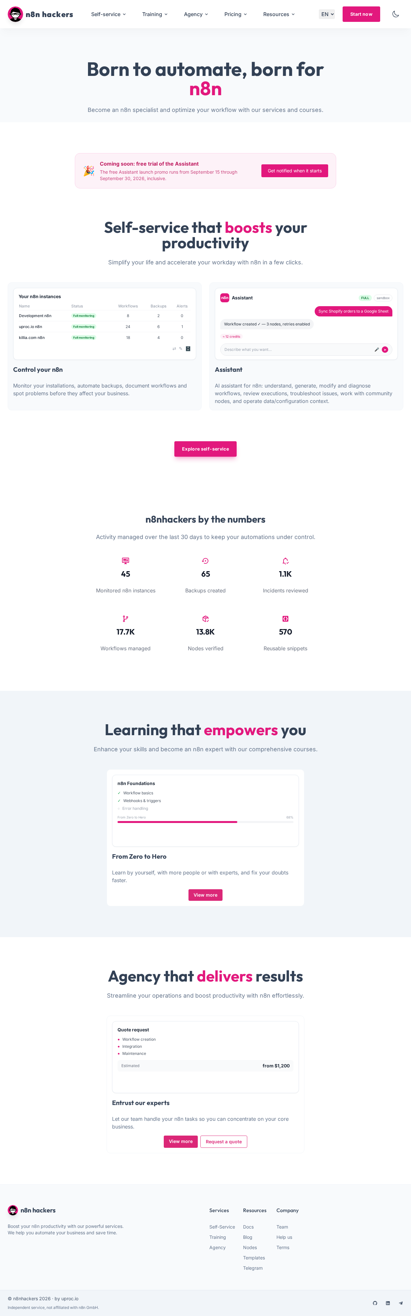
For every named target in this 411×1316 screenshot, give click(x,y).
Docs (248, 1226)
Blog (247, 1237)
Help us (284, 1237)
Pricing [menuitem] (232, 14)
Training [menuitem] (152, 14)
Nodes (250, 1247)
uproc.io (69, 1298)
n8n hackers (38, 1210)
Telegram (253, 1268)
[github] (375, 1303)
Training (217, 1237)
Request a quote (224, 1141)
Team (282, 1226)
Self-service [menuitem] (105, 14)
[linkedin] (387, 1303)
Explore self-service (205, 449)
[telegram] (400, 1303)
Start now (361, 14)
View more (205, 895)
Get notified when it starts (295, 170)
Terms (282, 1247)
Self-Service (222, 1226)
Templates (254, 1257)
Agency (217, 1247)
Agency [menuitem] (193, 14)
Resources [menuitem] (276, 14)
